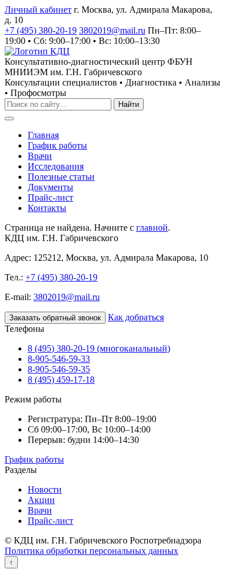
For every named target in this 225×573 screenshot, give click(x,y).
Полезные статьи (61, 177)
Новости (45, 489)
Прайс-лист (50, 197)
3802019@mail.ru (112, 30)
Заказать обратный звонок (55, 317)
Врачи (40, 156)
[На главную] (37, 51)
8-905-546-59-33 (59, 359)
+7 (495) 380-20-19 (41, 30)
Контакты (47, 208)
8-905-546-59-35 (59, 369)
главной (152, 227)
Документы (50, 187)
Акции (41, 500)
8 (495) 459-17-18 (61, 380)
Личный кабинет (38, 9)
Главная (43, 135)
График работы (57, 145)
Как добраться (136, 317)
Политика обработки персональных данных (91, 551)
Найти (128, 104)
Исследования (56, 166)
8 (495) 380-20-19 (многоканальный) (99, 348)
